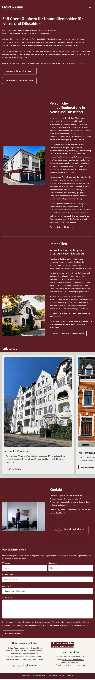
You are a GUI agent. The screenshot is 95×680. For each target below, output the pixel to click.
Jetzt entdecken (14, 469)
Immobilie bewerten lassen (19, 71)
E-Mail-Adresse (8, 574)
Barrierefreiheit (39, 676)
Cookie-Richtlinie (66, 676)
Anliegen (5, 586)
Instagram (33, 665)
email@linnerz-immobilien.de (73, 665)
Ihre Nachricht (8, 597)
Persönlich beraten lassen (19, 80)
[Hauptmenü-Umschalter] (90, 7)
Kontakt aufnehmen (13, 633)
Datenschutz (52, 676)
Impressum (26, 676)
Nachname (52, 563)
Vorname (6, 563)
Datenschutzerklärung (80, 625)
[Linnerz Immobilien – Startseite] (62, 645)
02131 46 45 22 (74, 662)
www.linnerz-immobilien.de (73, 659)
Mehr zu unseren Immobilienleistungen (68, 333)
